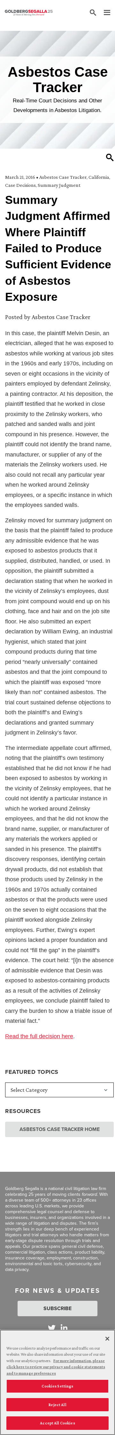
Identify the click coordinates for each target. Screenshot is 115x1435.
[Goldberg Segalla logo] (29, 13)
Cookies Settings (57, 1386)
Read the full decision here (39, 1036)
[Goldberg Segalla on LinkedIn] (64, 1328)
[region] (57, 1382)
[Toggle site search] (93, 12)
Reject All (57, 1404)
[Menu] (103, 12)
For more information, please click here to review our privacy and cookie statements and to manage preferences (55, 1367)
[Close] (107, 1339)
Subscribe (57, 1308)
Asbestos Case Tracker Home (59, 1129)
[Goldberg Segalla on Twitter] (52, 1328)
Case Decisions (20, 185)
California (98, 177)
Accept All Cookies (57, 1423)
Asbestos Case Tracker (63, 177)
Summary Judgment (59, 185)
